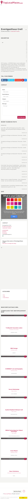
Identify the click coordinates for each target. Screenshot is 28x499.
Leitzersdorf (13, 31)
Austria (17, 31)
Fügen (12, 391)
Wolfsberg (12, 452)
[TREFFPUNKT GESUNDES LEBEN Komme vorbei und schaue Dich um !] (14, 315)
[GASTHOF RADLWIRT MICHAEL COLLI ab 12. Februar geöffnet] (14, 397)
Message (4, 103)
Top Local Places (7, 493)
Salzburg (12, 370)
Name (3, 89)
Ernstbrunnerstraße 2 (7, 226)
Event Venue (6, 297)
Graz (12, 433)
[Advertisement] (6, 268)
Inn (4, 294)
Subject (4, 99)
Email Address (5, 94)
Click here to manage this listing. (9, 243)
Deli (4, 296)
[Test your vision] (14, 206)
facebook (4, 231)
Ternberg (12, 350)
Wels (12, 411)
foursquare (4, 233)
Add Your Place (17, 491)
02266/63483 (5, 230)
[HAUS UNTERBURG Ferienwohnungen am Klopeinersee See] (14, 458)
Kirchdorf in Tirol (13, 329)
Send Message (21, 117)
